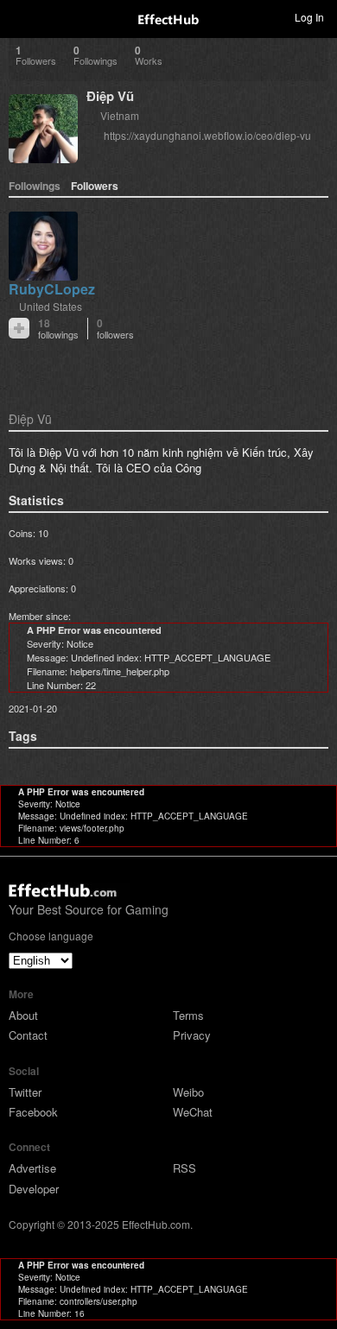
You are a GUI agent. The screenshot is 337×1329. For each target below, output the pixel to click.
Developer (34, 1188)
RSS (184, 1168)
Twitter (25, 1092)
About (23, 1015)
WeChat (193, 1112)
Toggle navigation (20, 16)
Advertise (32, 1168)
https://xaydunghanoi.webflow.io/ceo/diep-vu (207, 135)
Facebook (33, 1112)
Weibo (188, 1092)
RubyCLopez (52, 289)
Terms (188, 1015)
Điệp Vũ (110, 95)
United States (50, 306)
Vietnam (119, 115)
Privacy (192, 1035)
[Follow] (19, 328)
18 (58, 328)
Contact (28, 1035)
